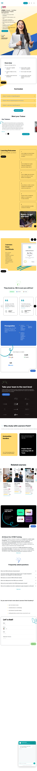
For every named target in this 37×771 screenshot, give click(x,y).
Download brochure (18, 110)
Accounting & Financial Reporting (8, 470)
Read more (3, 131)
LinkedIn (19, 291)
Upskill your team (6, 394)
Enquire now (3, 82)
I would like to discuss (7, 636)
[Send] (34, 763)
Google (26, 291)
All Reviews (12, 291)
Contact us (33, 643)
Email (4, 631)
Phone (4, 627)
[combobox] (4, 629)
